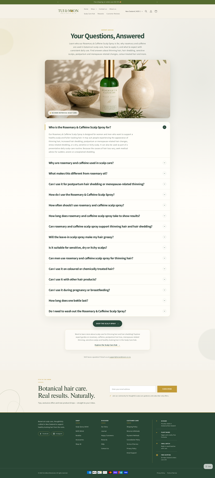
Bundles (78, 435)
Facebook (45, 433)
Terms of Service (132, 444)
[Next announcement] (157, 2)
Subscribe (167, 389)
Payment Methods (133, 435)
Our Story (104, 427)
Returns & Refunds (133, 431)
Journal (103, 431)
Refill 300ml (80, 431)
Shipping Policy (132, 427)
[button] (94, 9)
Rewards (104, 440)
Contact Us (105, 448)
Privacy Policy (131, 448)
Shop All (78, 444)
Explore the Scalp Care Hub (107, 345)
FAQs (103, 444)
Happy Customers (107, 435)
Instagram (59, 433)
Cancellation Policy (133, 440)
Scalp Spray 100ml (82, 427)
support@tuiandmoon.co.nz (120, 357)
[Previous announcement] (57, 2)
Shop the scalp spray (107, 323)
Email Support (132, 453)
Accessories (80, 440)
